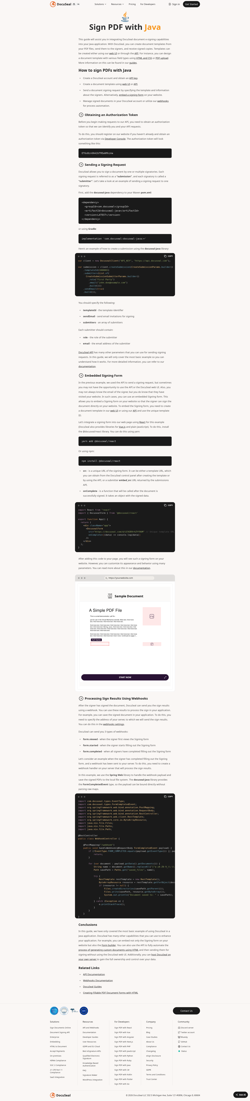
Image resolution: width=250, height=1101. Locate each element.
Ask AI (242, 1094)
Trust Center (151, 1079)
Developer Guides (90, 1037)
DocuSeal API (86, 352)
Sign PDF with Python (123, 1056)
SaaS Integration (57, 1077)
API (136, 53)
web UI (113, 53)
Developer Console (115, 138)
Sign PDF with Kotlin (123, 1074)
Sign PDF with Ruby (122, 1060)
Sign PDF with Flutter (123, 1079)
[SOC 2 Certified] (54, 1011)
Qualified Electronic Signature (91, 1057)
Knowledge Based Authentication (90, 1064)
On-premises (55, 1056)
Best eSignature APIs (92, 1051)
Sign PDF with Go (121, 1084)
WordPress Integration (92, 1079)
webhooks (163, 101)
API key (133, 78)
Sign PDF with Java (122, 1065)
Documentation (89, 1032)
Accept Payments (57, 1051)
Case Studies (151, 1037)
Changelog (151, 1051)
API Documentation (94, 974)
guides (133, 62)
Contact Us (186, 1010)
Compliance (151, 1046)
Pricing (132, 4)
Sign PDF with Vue (122, 1032)
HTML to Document (58, 1046)
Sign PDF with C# (121, 1070)
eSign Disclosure (153, 1056)
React (142, 422)
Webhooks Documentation (98, 980)
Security (149, 1060)
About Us (150, 1041)
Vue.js (122, 426)
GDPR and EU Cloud (91, 1046)
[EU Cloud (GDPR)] (84, 1011)
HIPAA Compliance (58, 1060)
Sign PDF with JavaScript (125, 1051)
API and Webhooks (91, 1027)
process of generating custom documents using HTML (109, 949)
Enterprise (54, 1037)
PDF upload (162, 58)
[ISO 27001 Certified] (64, 1011)
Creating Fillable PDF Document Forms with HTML (110, 992)
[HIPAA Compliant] (74, 1011)
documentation (87, 366)
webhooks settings (113, 724)
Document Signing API (60, 1032)
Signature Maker (90, 1075)
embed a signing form (131, 94)
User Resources (89, 1041)
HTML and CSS (144, 58)
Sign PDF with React (123, 1027)
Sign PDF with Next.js (123, 1041)
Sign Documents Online (60, 1027)
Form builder (109, 945)
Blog (148, 1032)
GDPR (148, 1070)
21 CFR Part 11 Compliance (56, 1071)
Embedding (55, 1041)
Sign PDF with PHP (122, 1046)
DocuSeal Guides (92, 986)
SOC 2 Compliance (58, 1065)
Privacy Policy (152, 1065)
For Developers (147, 4)
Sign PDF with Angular (124, 1037)
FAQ (84, 1070)
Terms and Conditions (155, 1074)
